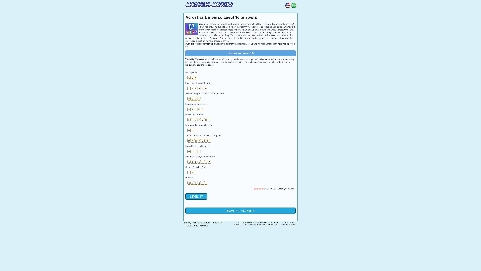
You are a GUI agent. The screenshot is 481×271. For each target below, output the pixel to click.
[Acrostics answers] (288, 5)
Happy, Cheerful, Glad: (195, 167)
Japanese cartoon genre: (196, 104)
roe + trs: (189, 177)
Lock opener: (191, 72)
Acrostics (204, 225)
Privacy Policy (190, 222)
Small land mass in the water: (199, 83)
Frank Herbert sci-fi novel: (197, 146)
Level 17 (196, 196)
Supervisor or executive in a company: (203, 135)
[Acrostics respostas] (294, 5)
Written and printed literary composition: (204, 93)
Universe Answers (240, 211)
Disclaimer (204, 222)
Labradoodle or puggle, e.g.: (198, 125)
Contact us (217, 222)
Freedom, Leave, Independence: (200, 156)
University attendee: (194, 114)
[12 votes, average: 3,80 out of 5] (255, 189)
